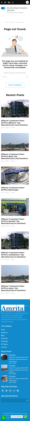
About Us (4, 332)
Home (3, 330)
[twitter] (10, 390)
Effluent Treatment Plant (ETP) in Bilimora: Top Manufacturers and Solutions (14, 123)
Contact (4, 347)
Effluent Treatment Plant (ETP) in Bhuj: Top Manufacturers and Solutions (14, 156)
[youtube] (17, 390)
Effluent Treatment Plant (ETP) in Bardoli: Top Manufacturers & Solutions (13, 221)
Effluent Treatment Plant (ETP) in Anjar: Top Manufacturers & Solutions (13, 288)
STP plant (4, 344)
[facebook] (2, 390)
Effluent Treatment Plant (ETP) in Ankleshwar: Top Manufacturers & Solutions (13, 255)
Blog (2, 335)
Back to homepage (15, 85)
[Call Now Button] (4, 418)
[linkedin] (6, 390)
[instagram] (14, 390)
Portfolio (4, 338)
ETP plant (4, 341)
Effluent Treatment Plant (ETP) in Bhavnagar (12, 189)
